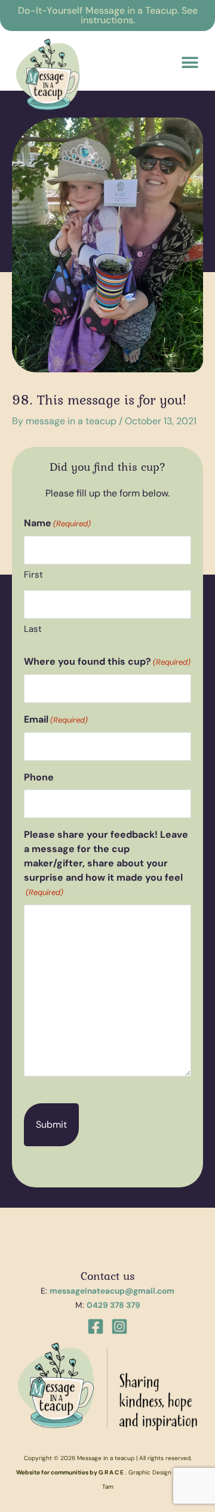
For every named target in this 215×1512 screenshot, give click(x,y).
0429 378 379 (113, 1305)
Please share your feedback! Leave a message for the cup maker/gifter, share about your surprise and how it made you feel (106, 862)
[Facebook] (95, 1326)
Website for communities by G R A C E (70, 1472)
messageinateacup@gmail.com (112, 1290)
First (33, 575)
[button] (189, 62)
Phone (39, 777)
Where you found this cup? (107, 661)
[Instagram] (119, 1326)
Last (33, 629)
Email (56, 719)
